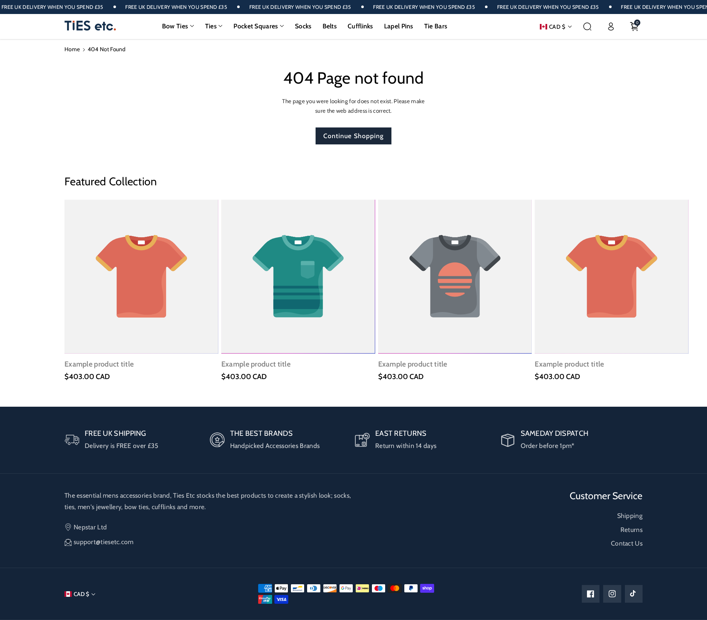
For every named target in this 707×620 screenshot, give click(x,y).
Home (72, 49)
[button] (178, 26)
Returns (631, 529)
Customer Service (606, 496)
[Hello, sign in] (611, 26)
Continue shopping (353, 136)
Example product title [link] (99, 364)
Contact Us (627, 543)
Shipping (630, 515)
